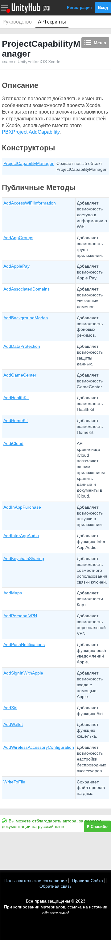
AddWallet (13, 724)
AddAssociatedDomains (26, 289)
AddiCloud (13, 443)
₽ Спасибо (97, 826)
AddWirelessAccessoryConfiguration (38, 747)
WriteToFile (14, 781)
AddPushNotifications (24, 644)
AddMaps (12, 592)
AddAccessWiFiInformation (29, 203)
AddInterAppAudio (21, 535)
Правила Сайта (87, 880)
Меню (100, 42)
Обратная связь (55, 886)
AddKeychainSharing (23, 558)
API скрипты (52, 21)
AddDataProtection (21, 346)
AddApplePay (16, 266)
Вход (103, 7)
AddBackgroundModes (25, 317)
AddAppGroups (18, 237)
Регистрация (79, 7)
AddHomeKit (15, 420)
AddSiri (10, 707)
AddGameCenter (19, 375)
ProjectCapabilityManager (28, 163)
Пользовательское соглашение (35, 880)
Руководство (17, 21)
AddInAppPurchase (22, 507)
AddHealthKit (16, 397)
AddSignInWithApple (23, 673)
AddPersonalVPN (20, 615)
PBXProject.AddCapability (31, 132)
